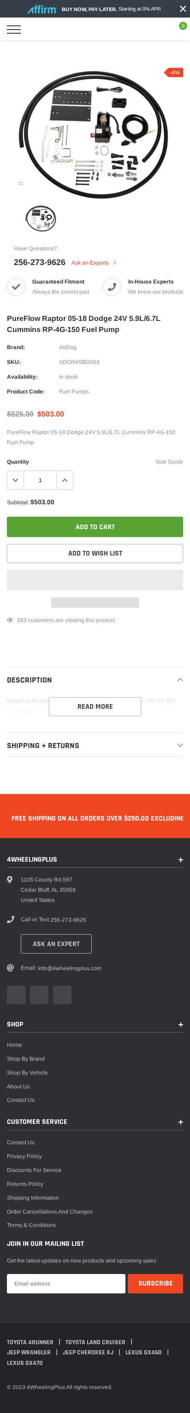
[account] (155, 29)
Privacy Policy (24, 1156)
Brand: (16, 347)
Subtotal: (18, 502)
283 (22, 620)
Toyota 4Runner (31, 1342)
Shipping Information (33, 1198)
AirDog (68, 347)
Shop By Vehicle (27, 1072)
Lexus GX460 (144, 1352)
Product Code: (26, 391)
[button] (95, 580)
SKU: (14, 362)
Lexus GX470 (25, 1363)
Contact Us (21, 1100)
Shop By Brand (26, 1059)
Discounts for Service (34, 1170)
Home (14, 1045)
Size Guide (169, 462)
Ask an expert (56, 944)
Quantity (18, 462)
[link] (21, 183)
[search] (36, 29)
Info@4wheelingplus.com (69, 968)
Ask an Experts (90, 263)
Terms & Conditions (31, 1225)
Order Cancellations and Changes (50, 1211)
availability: (22, 377)
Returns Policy (25, 1184)
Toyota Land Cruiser (96, 1342)
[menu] (14, 29)
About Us (18, 1086)
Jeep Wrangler (29, 1352)
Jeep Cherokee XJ (89, 1352)
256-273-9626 (39, 262)
